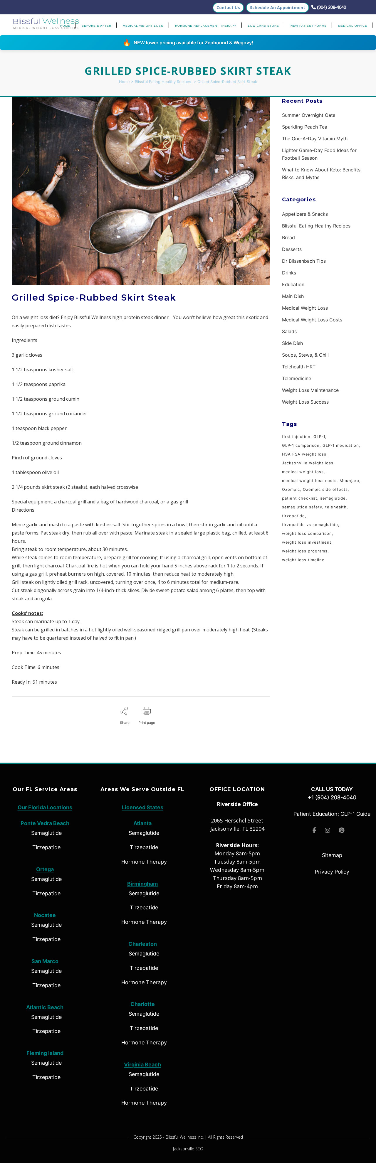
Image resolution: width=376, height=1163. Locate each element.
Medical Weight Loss (305, 308)
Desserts (292, 249)
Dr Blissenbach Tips (304, 261)
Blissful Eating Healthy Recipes (163, 81)
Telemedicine (296, 378)
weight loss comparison (307, 533)
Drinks (289, 273)
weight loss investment (306, 542)
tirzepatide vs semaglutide (310, 524)
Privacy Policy (332, 872)
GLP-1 (319, 436)
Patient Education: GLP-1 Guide (331, 814)
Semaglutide (46, 833)
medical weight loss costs (309, 480)
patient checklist (299, 498)
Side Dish (292, 343)
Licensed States (142, 807)
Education (293, 284)
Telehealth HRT (298, 367)
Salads (289, 331)
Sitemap (332, 855)
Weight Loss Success (305, 402)
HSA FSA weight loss (304, 454)
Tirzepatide (46, 847)
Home (124, 81)
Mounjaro (349, 480)
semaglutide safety (302, 507)
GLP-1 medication (341, 445)
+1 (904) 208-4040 (332, 797)
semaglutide (333, 498)
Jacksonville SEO (188, 1149)
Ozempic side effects (325, 489)
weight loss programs (305, 551)
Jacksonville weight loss (307, 463)
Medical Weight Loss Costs (312, 320)
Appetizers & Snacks (305, 214)
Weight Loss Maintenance (310, 390)
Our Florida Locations (45, 807)
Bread (288, 237)
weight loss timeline (303, 559)
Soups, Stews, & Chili (305, 355)
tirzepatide (293, 515)
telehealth (336, 507)
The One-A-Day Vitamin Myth (315, 138)
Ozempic (291, 489)
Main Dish (293, 296)
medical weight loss (303, 471)
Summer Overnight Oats (308, 115)
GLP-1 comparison (301, 445)
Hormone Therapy (144, 862)
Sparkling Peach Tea (304, 127)
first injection (296, 436)
